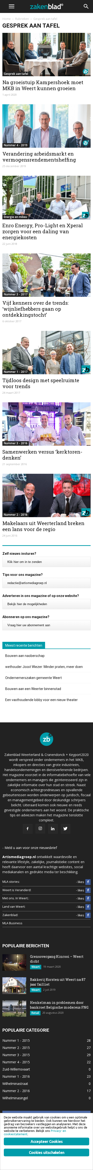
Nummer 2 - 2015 (16, 1047)
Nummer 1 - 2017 (15, 372)
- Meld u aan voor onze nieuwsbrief (29, 847)
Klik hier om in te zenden (24, 562)
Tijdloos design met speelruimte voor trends (40, 383)
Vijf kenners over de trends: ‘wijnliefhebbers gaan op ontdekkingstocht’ (35, 308)
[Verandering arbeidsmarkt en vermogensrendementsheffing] (46, 126)
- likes (80, 882)
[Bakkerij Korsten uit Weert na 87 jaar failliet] (14, 985)
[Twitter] (65, 829)
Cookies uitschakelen (46, 1152)
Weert (35, 967)
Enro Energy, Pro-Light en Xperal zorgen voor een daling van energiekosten (42, 231)
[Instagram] (40, 828)
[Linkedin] (53, 829)
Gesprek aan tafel (16, 74)
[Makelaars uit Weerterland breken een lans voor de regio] (46, 495)
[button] (86, 6)
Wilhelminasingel (15, 1098)
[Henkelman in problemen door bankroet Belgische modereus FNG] (14, 1008)
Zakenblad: (10, 915)
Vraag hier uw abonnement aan (28, 625)
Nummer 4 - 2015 (16, 1062)
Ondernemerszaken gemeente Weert (33, 678)
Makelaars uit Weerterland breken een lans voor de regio (43, 526)
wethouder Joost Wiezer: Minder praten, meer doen (44, 667)
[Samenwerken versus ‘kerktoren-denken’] (46, 424)
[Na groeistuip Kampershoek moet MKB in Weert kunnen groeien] (46, 54)
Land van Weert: (13, 907)
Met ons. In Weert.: (15, 898)
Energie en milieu (15, 217)
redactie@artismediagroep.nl (27, 583)
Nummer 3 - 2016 (15, 443)
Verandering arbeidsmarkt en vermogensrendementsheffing (39, 156)
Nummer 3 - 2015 (16, 1055)
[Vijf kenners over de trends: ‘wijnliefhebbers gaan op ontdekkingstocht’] (46, 275)
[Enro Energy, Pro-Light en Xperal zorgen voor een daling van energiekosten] (46, 197)
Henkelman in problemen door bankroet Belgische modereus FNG (59, 1005)
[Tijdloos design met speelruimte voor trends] (46, 352)
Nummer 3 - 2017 (15, 294)
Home (6, 19)
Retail (35, 1013)
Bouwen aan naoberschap (25, 656)
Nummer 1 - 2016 (16, 1076)
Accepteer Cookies (46, 1141)
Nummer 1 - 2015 (16, 1040)
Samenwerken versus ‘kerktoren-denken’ (42, 454)
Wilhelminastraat (15, 1083)
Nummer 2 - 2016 (15, 515)
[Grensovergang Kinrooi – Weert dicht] (14, 962)
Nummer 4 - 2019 (15, 145)
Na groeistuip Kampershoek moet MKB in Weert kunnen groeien (42, 85)
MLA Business (12, 923)
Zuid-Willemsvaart (16, 1069)
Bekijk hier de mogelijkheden (27, 604)
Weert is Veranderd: (16, 890)
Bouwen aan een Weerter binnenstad (33, 689)
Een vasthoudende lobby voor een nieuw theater (41, 700)
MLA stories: (11, 882)
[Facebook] (27, 829)
